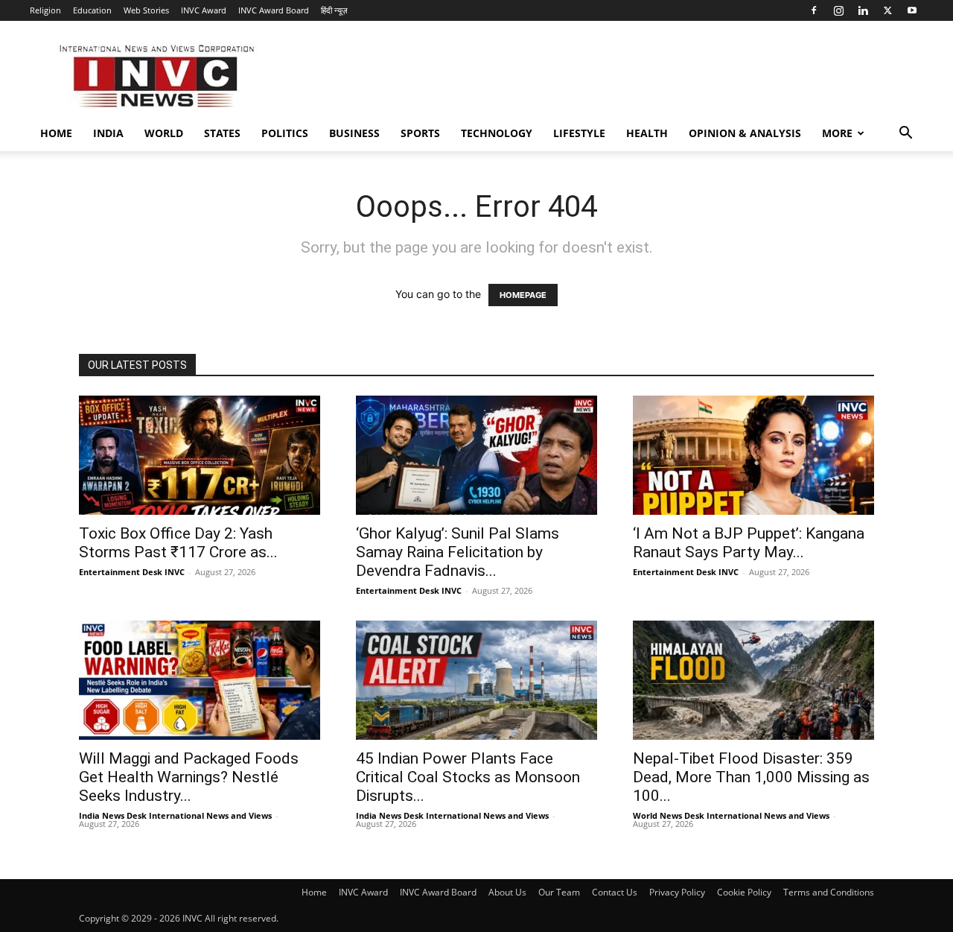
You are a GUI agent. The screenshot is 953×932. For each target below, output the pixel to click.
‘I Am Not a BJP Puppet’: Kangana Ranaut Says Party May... (748, 542)
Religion (45, 10)
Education (92, 10)
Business (354, 133)
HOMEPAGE (523, 295)
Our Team (559, 892)
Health (647, 133)
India (108, 133)
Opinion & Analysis (745, 133)
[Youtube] (912, 10)
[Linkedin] (863, 10)
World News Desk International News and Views (731, 815)
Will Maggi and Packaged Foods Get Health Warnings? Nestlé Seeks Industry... (189, 777)
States (222, 133)
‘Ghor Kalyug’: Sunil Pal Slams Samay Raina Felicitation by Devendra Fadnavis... (457, 552)
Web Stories (146, 10)
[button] (905, 134)
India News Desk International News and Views (175, 815)
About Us (507, 892)
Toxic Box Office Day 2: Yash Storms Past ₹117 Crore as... (178, 542)
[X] (887, 10)
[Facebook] (814, 10)
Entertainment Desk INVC (132, 571)
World (163, 133)
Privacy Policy (677, 892)
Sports (420, 133)
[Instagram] (838, 10)
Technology (496, 133)
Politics (284, 133)
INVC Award (203, 10)
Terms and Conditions (828, 892)
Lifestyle (579, 133)
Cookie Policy (744, 892)
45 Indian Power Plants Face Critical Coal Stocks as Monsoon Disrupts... (468, 777)
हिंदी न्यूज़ (334, 10)
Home (56, 133)
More (837, 133)
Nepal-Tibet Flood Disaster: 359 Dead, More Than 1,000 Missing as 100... (751, 777)
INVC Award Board (273, 10)
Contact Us (614, 892)
